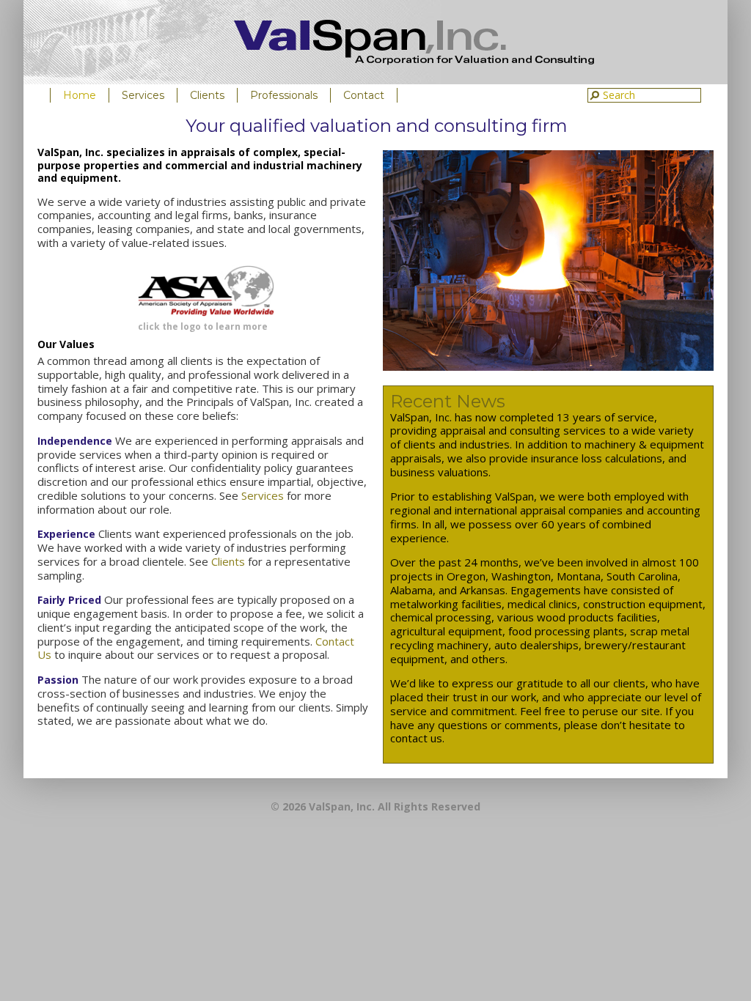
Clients (207, 95)
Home (79, 95)
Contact (363, 95)
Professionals (284, 95)
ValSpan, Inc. (414, 42)
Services (143, 95)
